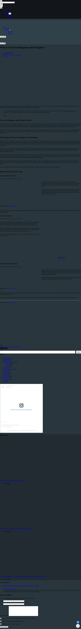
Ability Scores (6, 357)
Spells (4, 382)
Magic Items (6, 373)
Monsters (5, 374)
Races (7, 366)
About (4, 26)
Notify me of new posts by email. (10, 624)
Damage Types (7, 360)
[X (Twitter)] (3, 348)
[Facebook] (1, 348)
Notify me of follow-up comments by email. (13, 621)
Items (14, 346)
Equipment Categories (8, 369)
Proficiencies (6, 377)
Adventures (9, 363)
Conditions (6, 359)
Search (1, 350)
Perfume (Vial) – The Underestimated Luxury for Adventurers (16, 528)
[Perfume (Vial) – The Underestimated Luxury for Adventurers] (30, 525)
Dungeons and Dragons (9, 55)
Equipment (6, 367)
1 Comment (6, 56)
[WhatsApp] (6, 348)
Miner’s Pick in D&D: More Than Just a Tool (12, 480)
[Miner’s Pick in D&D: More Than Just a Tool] (30, 477)
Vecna (18, 346)
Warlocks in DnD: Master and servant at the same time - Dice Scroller (21, 585)
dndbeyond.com (11, 206)
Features (5, 370)
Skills (4, 380)
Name (1, 601)
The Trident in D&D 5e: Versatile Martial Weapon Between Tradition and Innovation (23, 576)
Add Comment (4, 615)
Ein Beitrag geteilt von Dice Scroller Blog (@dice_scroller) (21, 430)
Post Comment (4, 627)
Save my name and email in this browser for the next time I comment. (19, 618)
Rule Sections (6, 379)
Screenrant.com (12, 302)
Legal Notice (6, 28)
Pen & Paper (19, 55)
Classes (8, 365)
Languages (6, 372)
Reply (15, 588)
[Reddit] (5, 348)
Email (1, 604)
